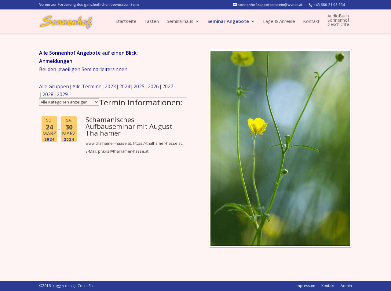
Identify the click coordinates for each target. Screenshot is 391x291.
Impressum (305, 285)
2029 (62, 94)
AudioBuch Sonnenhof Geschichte (338, 20)
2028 (47, 94)
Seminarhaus (180, 21)
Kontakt (311, 21)
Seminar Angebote (228, 21)
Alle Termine (86, 86)
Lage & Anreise (279, 21)
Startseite (126, 21)
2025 (138, 86)
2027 (167, 86)
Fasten (151, 21)
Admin (346, 285)
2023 (110, 86)
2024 (124, 86)
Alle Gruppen (54, 86)
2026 (153, 86)
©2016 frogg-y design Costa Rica (67, 285)
